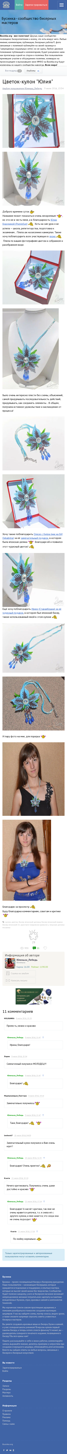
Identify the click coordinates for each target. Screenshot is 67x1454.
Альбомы (33, 70)
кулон (8, 922)
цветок (15, 922)
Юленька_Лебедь (27, 959)
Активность (7, 1396)
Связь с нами (8, 1424)
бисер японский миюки (52, 922)
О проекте (7, 1410)
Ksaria (7, 1178)
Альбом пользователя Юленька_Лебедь (22, 88)
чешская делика (56, 925)
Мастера (6, 1392)
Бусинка (6, 5)
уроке (52, 236)
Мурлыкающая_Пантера (15, 1096)
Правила (6, 1414)
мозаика (6, 927)
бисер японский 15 (11, 925)
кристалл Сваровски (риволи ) (35, 925)
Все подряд (13, 70)
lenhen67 (8, 1135)
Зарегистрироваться (36, 4)
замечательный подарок (34, 538)
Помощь (6, 1420)
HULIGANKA (9, 1018)
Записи (5, 1386)
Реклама (6, 1417)
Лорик (7, 1056)
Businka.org (7, 1444)
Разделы (6, 1389)
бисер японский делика (30, 922)
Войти (19, 4)
